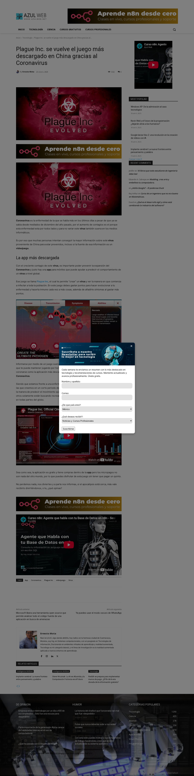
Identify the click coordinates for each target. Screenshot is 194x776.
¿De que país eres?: (71, 405)
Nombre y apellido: (71, 381)
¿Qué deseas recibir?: (72, 416)
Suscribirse (68, 428)
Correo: (65, 393)
